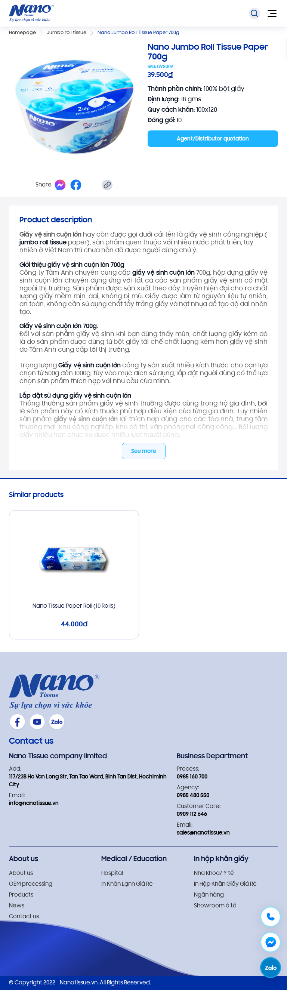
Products (21, 895)
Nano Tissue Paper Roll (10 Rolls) (74, 606)
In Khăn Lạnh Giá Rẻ (127, 884)
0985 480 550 (193, 796)
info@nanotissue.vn (34, 804)
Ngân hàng (209, 895)
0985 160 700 (192, 777)
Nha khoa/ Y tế (214, 873)
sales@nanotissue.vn (203, 833)
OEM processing (30, 884)
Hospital (112, 873)
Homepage (22, 32)
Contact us (24, 917)
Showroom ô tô (215, 906)
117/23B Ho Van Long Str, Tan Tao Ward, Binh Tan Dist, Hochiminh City (88, 781)
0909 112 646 (192, 814)
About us (21, 873)
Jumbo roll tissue (66, 32)
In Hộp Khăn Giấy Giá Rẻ (225, 884)
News (16, 906)
